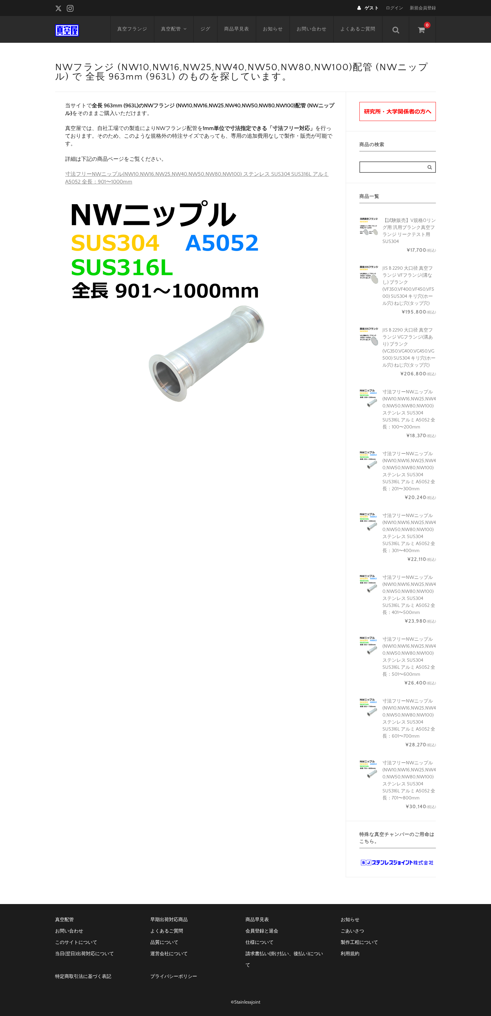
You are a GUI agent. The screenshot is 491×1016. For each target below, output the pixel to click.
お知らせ (273, 29)
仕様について (260, 942)
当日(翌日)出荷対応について (84, 954)
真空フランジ (132, 29)
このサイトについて (76, 942)
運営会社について (169, 954)
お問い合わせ (312, 29)
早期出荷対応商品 (169, 919)
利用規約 (350, 954)
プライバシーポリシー (173, 976)
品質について (164, 942)
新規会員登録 (423, 8)
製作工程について (359, 942)
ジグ (205, 29)
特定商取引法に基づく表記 (83, 976)
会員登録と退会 (262, 931)
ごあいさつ (352, 931)
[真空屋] (67, 29)
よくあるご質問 (357, 29)
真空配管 (171, 29)
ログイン (394, 8)
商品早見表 (236, 29)
